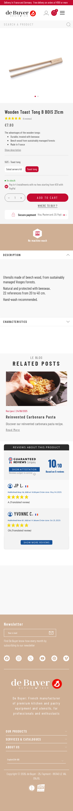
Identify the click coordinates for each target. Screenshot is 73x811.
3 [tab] (66, 215)
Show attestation (24, 469)
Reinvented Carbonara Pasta (31, 417)
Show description (13, 149)
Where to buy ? (47, 205)
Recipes (10, 411)
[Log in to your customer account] (46, 12)
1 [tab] (35, 96)
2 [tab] (38, 96)
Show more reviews (36, 542)
